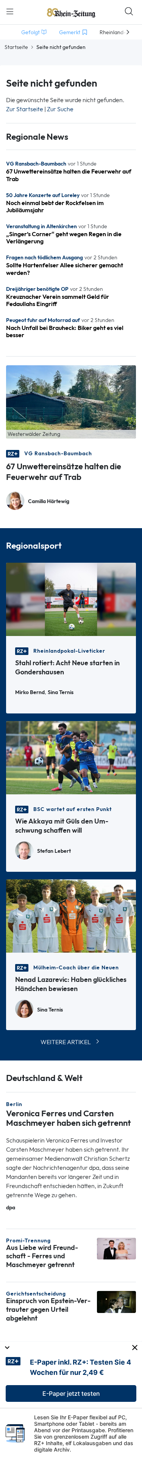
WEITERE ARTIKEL (66, 1042)
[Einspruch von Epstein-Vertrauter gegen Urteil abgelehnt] (116, 1301)
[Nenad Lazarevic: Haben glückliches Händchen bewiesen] (71, 915)
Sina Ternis (60, 692)
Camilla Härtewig (48, 501)
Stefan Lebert (54, 851)
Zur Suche (60, 109)
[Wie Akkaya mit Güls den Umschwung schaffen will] (71, 757)
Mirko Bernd (30, 692)
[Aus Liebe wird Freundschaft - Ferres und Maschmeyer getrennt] (116, 1248)
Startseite (16, 47)
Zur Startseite (24, 109)
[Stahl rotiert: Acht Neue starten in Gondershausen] (71, 599)
